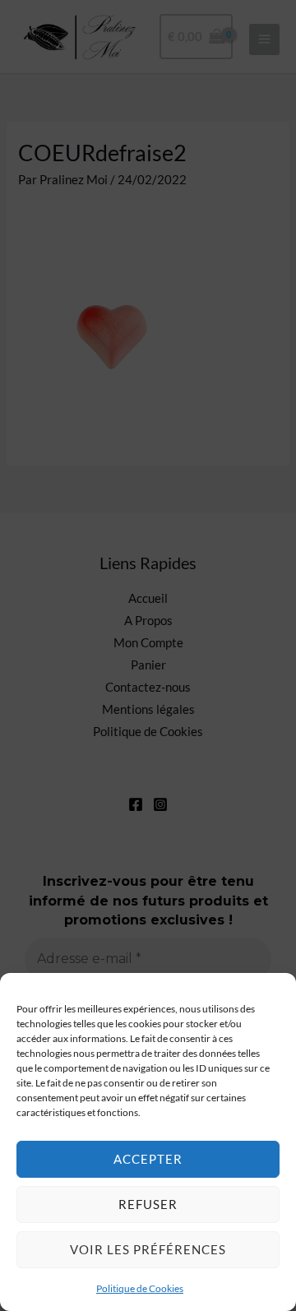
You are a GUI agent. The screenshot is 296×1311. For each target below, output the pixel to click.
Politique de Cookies (139, 1288)
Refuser (148, 1204)
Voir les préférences (148, 1249)
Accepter (148, 1158)
